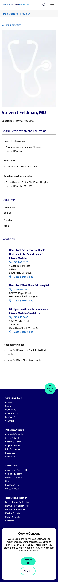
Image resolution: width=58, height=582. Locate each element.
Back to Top (50, 390)
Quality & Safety (12, 517)
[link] (16, 4)
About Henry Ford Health (16, 470)
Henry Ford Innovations (16, 509)
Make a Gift (10, 409)
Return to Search (13, 25)
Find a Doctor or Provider (16, 13)
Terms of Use (17, 544)
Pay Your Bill (10, 417)
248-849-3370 (21, 262)
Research (9, 520)
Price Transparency (14, 449)
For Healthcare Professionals (18, 502)
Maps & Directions (23, 276)
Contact (8, 406)
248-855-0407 (21, 317)
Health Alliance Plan (14, 477)
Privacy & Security (13, 485)
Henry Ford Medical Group (17, 506)
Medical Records (12, 413)
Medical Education (13, 513)
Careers (8, 402)
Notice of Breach (12, 488)
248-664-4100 (21, 289)
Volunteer (9, 421)
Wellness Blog (11, 456)
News (8, 481)
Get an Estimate (12, 438)
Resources (10, 453)
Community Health (13, 474)
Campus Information (14, 434)
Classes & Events (13, 441)
